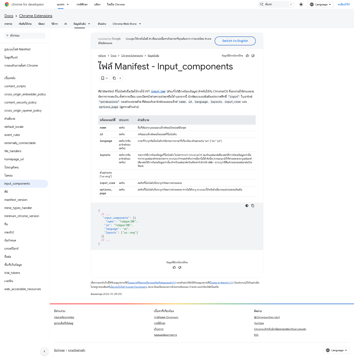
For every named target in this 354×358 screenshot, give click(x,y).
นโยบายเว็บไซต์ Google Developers (128, 286)
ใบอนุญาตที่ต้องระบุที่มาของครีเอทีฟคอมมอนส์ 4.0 (152, 282)
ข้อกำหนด (59, 350)
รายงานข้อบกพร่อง (64, 317)
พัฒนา (41, 23)
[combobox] (276, 4)
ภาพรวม (8, 23)
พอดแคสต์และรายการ (165, 335)
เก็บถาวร (158, 329)
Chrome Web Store (125, 23)
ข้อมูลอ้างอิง (80, 23)
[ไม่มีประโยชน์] (253, 55)
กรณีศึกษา (82, 4)
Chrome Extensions (35, 16)
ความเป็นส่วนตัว (76, 350)
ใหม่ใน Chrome (116, 4)
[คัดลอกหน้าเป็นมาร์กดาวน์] (114, 78)
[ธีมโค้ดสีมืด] (247, 206)
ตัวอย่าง (102, 23)
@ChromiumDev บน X (267, 317)
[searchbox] (24, 36)
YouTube (259, 323)
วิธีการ (54, 23)
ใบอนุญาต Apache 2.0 (221, 282)
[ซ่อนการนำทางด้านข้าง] (44, 351)
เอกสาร (60, 4)
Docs (8, 16)
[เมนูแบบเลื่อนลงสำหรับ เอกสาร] (68, 4)
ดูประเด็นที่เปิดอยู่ (63, 323)
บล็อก (97, 4)
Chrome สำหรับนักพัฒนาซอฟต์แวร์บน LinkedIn (280, 329)
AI (65, 23)
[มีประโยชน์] (247, 55)
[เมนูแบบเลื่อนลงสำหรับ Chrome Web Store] (141, 24)
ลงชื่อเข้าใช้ (344, 4)
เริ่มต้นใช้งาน (25, 23)
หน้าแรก (102, 55)
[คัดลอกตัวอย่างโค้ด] (253, 206)
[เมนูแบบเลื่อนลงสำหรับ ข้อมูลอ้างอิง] (90, 24)
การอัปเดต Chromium (166, 317)
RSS (256, 335)
